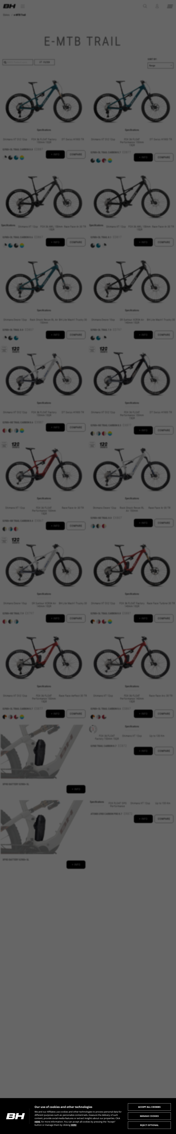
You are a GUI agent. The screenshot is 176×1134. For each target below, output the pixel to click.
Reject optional (149, 1125)
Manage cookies (149, 1116)
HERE (37, 1121)
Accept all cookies (149, 1107)
